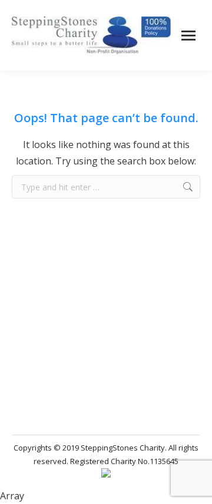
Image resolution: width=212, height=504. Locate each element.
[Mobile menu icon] (188, 35)
